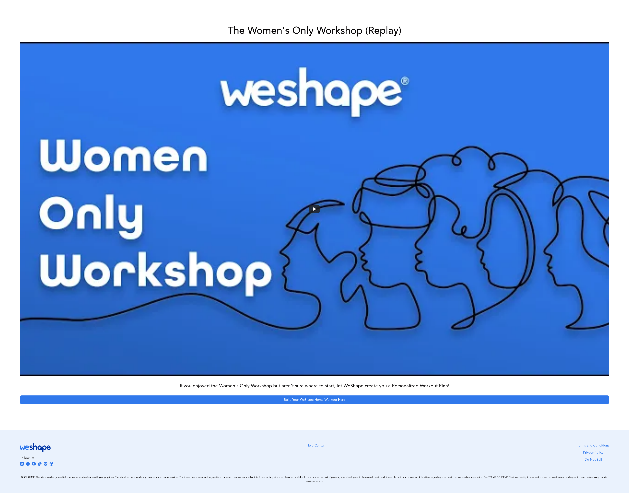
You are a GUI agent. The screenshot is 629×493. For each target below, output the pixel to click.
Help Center (315, 445)
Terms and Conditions (593, 445)
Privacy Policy (593, 452)
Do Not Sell (593, 459)
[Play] (314, 209)
